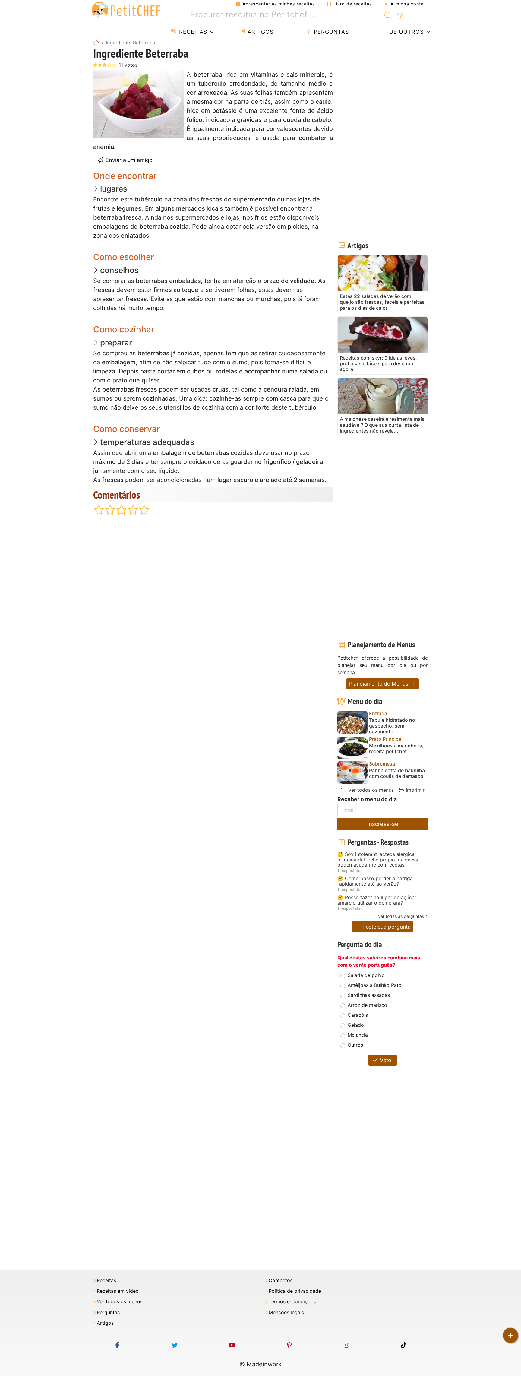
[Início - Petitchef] (96, 43)
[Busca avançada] (399, 16)
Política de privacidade (295, 1291)
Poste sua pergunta (386, 927)
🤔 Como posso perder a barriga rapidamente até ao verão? (375, 881)
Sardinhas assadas (369, 995)
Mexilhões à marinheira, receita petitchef (396, 748)
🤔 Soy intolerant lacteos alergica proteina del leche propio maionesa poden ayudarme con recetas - (377, 860)
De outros (405, 32)
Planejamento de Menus (379, 683)
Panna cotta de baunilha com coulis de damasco (397, 773)
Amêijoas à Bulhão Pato (375, 985)
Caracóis (358, 1015)
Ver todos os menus (370, 790)
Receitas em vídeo (118, 1291)
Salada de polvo (366, 975)
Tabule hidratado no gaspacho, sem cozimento (392, 725)
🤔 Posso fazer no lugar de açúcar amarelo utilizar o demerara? (376, 900)
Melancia (358, 1035)
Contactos (280, 1280)
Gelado (356, 1025)
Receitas (192, 32)
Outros (355, 1045)
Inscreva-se (382, 824)
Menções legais (286, 1312)
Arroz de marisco (367, 1005)
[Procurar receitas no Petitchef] (388, 15)
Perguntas (330, 32)
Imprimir (414, 790)
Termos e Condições (292, 1302)
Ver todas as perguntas (401, 916)
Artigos (259, 32)
